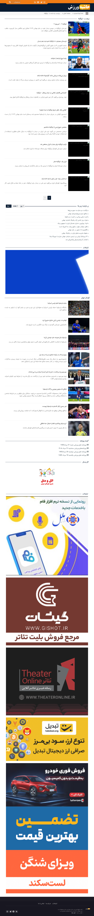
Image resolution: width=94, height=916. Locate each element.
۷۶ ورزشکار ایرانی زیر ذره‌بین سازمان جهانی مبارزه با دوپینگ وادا (69, 237)
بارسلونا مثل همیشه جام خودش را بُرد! (55, 337)
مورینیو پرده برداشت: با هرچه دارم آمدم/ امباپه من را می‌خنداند (47, 372)
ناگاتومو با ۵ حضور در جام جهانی (78, 230)
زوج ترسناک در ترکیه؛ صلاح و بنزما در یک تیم (52, 354)
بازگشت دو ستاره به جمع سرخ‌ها (78, 210)
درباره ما (48, 903)
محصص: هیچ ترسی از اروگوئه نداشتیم (55, 127)
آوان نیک (73, 913)
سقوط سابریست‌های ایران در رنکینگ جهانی (75, 233)
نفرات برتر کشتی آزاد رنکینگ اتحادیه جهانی (75, 220)
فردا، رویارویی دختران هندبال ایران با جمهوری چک (73, 223)
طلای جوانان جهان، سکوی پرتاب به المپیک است (73, 227)
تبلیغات (54, 903)
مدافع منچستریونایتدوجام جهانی (78, 214)
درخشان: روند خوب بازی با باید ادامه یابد (53, 178)
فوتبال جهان (85, 297)
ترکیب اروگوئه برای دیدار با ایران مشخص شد (53, 144)
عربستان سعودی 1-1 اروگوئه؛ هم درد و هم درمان (51, 41)
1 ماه (8, 206)
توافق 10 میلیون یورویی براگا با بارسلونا (54, 389)
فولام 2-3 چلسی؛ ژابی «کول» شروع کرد (54, 320)
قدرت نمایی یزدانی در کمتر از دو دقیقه (76, 217)
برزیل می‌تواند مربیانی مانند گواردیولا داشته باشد (51, 75)
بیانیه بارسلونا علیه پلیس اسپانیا (57, 303)
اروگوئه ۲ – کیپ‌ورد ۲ (60, 24)
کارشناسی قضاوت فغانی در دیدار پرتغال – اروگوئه (51, 93)
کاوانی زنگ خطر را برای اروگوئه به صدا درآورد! (52, 110)
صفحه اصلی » (66, 13)
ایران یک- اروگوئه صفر (59, 161)
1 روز (22, 206)
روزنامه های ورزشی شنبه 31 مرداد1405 (73, 445)
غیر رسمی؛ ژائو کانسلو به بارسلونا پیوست (54, 406)
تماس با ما (41, 903)
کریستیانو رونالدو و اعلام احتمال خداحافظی (53, 423)
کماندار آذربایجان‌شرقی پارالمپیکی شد (77, 240)
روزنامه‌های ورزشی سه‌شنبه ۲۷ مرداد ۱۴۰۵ (73, 448)
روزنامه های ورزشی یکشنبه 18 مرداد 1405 (72, 455)
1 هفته (15, 206)
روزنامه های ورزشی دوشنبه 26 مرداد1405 (73, 451)
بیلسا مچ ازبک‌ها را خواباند (58, 58)
